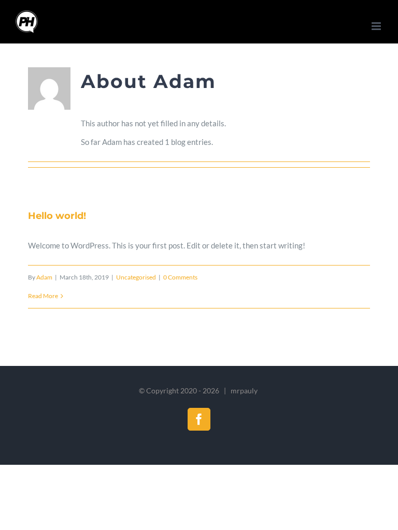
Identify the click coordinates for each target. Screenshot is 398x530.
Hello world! (57, 216)
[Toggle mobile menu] (377, 26)
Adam (44, 277)
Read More (43, 296)
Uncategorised (136, 277)
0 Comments (180, 277)
